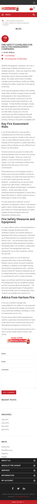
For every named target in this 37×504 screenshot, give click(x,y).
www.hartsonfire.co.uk (25, 329)
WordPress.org (6, 450)
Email (3, 361)
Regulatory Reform (19, 91)
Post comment (9, 392)
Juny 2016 (5, 423)
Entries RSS (5, 447)
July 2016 (4, 419)
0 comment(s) (10, 55)
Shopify (4, 457)
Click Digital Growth (22, 496)
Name (3, 354)
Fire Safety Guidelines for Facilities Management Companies (16, 46)
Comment (4, 369)
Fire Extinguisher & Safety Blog (14, 20)
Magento (4, 453)
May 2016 (4, 426)
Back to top (17, 502)
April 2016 (5, 429)
